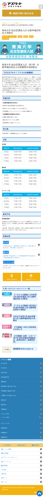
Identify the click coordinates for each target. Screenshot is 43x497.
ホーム (5, 478)
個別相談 (36, 445)
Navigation (41, 7)
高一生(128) (4, 363)
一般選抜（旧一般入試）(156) (8, 395)
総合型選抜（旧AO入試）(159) (8, 386)
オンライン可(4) (5, 414)
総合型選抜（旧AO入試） (9, 36)
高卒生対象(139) (5, 377)
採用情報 (5, 465)
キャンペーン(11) (5, 423)
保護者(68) (3, 381)
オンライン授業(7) (5, 417)
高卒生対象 (5, 38)
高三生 (31, 36)
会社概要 (5, 453)
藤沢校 (4, 474)
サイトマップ (7, 461)
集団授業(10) (4, 437)
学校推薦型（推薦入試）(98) (8, 391)
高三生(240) (4, 372)
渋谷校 (4, 470)
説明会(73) (3, 400)
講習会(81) (3, 404)
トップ (5, 482)
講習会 (25, 36)
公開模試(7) (4, 409)
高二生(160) (4, 368)
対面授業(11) (4, 432)
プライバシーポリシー (10, 457)
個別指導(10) (4, 428)
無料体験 (22, 445)
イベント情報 (14, 23)
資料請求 (8, 445)
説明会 (20, 36)
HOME (4, 23)
